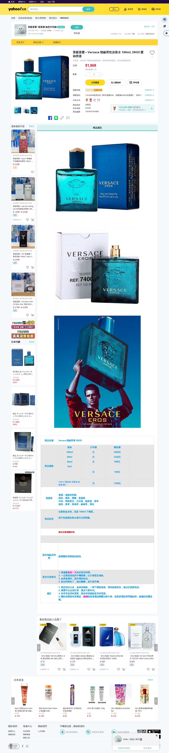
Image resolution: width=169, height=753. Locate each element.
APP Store (154, 732)
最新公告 (26, 737)
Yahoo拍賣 (17, 9)
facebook (22, 746)
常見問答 (26, 731)
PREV (38, 647)
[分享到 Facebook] (50, 118)
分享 (153, 26)
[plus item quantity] (101, 75)
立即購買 (95, 82)
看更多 (31, 126)
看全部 (31, 342)
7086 (41, 33)
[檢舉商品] (68, 118)
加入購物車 (116, 82)
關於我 (146, 26)
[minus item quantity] (87, 75)
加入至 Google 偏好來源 (164, 26)
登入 (114, 9)
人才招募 (41, 731)
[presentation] (152, 53)
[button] (20, 42)
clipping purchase (64, 669)
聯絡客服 (26, 734)
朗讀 (164, 19)
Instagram (27, 746)
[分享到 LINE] (56, 118)
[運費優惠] (23, 334)
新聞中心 (11, 731)
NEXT (156, 647)
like (59, 669)
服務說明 (11, 734)
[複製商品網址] (62, 118)
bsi (13, 746)
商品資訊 (97, 127)
